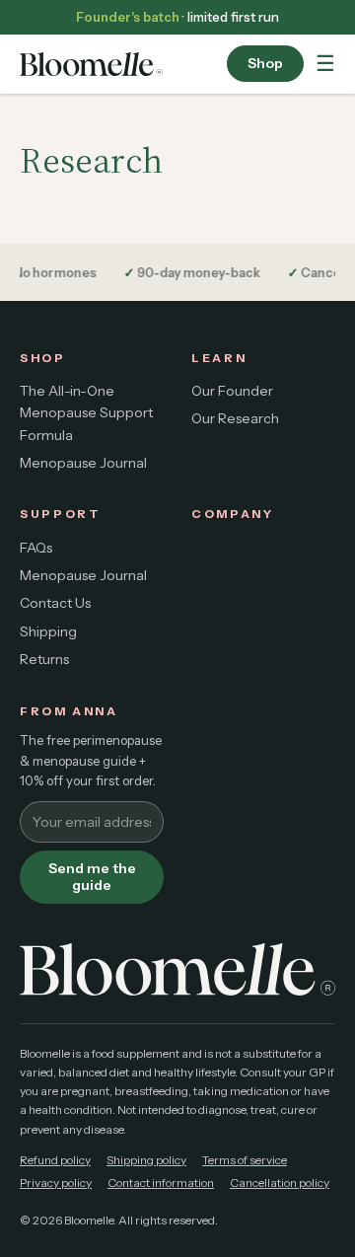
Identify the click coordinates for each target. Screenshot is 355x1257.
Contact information (160, 1182)
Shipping (48, 631)
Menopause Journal (83, 463)
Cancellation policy (279, 1182)
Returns (44, 659)
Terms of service (244, 1159)
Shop (265, 63)
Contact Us (55, 603)
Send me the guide (92, 876)
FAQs (36, 547)
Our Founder (232, 391)
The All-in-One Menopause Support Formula (86, 413)
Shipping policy (146, 1159)
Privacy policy (56, 1182)
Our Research (235, 418)
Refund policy (55, 1159)
